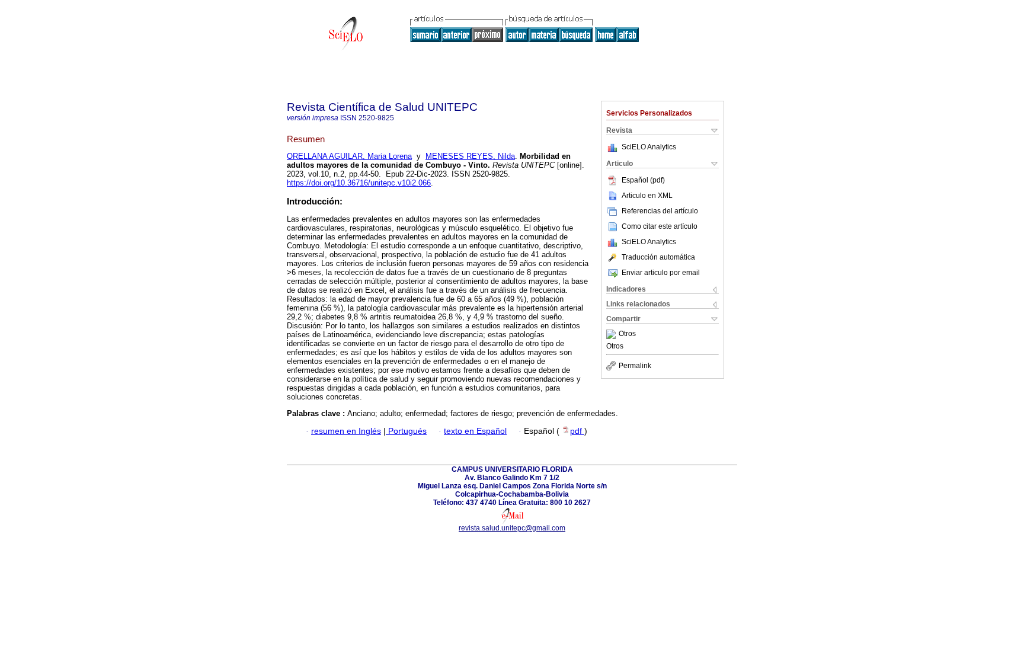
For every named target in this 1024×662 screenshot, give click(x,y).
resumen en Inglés (346, 431)
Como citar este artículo (659, 226)
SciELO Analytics (649, 147)
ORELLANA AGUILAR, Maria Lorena (349, 156)
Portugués (406, 431)
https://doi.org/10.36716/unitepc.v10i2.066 (359, 182)
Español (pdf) (643, 180)
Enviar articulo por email (661, 272)
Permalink (635, 366)
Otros (627, 334)
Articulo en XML (647, 195)
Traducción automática (658, 257)
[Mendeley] (612, 334)
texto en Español (475, 431)
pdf (577, 431)
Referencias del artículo (660, 211)
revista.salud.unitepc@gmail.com (512, 528)
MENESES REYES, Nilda (470, 156)
